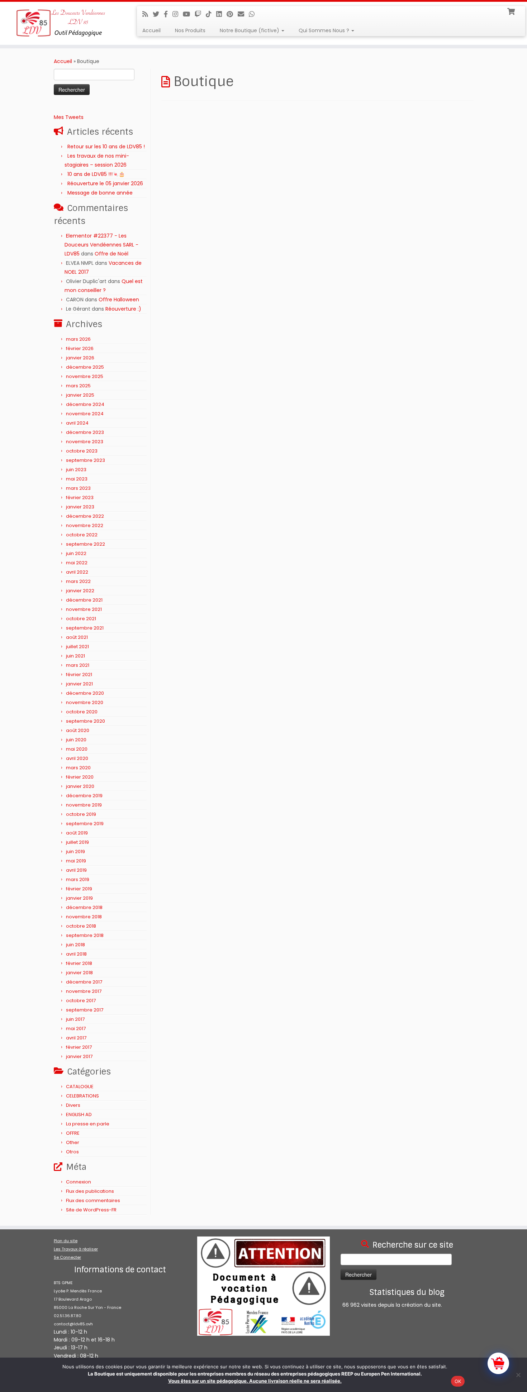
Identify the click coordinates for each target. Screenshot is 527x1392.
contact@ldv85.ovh (73, 1324)
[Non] (518, 1374)
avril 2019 (76, 870)
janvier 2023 (80, 506)
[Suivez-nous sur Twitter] (158, 14)
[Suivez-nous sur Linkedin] (221, 14)
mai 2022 (76, 562)
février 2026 (80, 348)
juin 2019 (75, 851)
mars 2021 (77, 665)
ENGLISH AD (79, 1114)
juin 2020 (76, 739)
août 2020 (77, 730)
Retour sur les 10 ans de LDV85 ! (106, 146)
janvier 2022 (80, 590)
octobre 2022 (82, 534)
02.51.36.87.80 (67, 1316)
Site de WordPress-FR (91, 1209)
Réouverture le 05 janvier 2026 (105, 183)
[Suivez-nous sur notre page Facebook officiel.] (168, 14)
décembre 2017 (84, 982)
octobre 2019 (81, 814)
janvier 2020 (80, 786)
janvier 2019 (79, 898)
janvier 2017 (79, 1056)
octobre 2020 (82, 711)
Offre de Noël (111, 253)
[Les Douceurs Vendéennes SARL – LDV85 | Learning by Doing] (61, 23)
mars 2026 (78, 339)
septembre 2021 (85, 628)
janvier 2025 (80, 395)
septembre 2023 (85, 460)
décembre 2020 (85, 693)
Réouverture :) (123, 308)
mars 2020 (78, 767)
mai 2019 (76, 860)
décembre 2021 (84, 600)
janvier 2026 (80, 357)
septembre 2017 (84, 1009)
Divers (73, 1105)
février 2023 (80, 497)
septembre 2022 (85, 544)
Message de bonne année (100, 192)
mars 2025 (78, 385)
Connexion (78, 1181)
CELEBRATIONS (82, 1095)
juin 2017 (75, 1019)
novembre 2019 (84, 805)
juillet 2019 (77, 842)
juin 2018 (75, 944)
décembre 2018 (84, 907)
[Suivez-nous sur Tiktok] (211, 14)
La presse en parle (87, 1123)
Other (72, 1142)
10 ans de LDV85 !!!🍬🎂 (96, 174)
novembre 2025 (84, 376)
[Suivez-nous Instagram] (177, 14)
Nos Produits (190, 30)
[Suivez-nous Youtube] (189, 14)
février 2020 (80, 777)
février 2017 (79, 1047)
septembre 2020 (85, 721)
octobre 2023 (82, 451)
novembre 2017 (83, 991)
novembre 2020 (84, 702)
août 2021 (77, 637)
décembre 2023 (85, 432)
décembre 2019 (84, 795)
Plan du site (65, 1241)
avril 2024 (77, 423)
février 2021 (79, 674)
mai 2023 (76, 478)
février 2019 (79, 888)
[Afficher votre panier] (511, 10)
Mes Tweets (69, 117)
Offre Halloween (119, 299)
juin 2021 (75, 655)
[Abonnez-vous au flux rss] (147, 14)
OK (458, 1381)
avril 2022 (77, 572)
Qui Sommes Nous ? (325, 30)
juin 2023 (76, 469)
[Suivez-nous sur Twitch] (200, 14)
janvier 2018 (79, 972)
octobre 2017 (81, 1000)
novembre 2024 (85, 413)
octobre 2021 (81, 618)
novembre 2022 (84, 525)
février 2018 (79, 963)
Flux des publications (90, 1191)
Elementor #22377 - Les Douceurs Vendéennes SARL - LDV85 (101, 244)
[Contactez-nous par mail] (243, 14)
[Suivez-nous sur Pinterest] (232, 14)
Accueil (151, 30)
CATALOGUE (80, 1086)
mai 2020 (76, 749)
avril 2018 (76, 954)
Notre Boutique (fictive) (250, 30)
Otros (72, 1151)
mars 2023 (78, 488)
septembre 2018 (85, 935)
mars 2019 (77, 879)
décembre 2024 (85, 404)
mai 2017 (76, 1028)
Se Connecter (67, 1257)
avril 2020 (77, 758)
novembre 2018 (84, 916)
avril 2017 (76, 1037)
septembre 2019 (85, 823)
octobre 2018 (81, 926)
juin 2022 (76, 553)
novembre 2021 (84, 609)
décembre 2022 (85, 516)
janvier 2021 (79, 683)
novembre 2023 (84, 441)
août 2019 (77, 832)
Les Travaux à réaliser (76, 1249)
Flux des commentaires (93, 1200)
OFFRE (73, 1133)
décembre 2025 (85, 367)
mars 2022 (78, 581)
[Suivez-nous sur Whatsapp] (254, 14)
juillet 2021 (77, 646)
